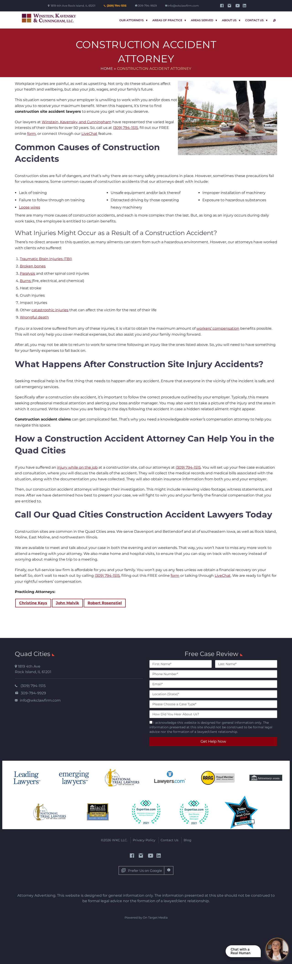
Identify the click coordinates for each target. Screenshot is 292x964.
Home (107, 68)
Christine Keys (33, 603)
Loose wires (29, 207)
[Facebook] (222, 5)
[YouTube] (237, 5)
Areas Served (202, 20)
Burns (26, 281)
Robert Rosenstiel (105, 603)
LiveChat (89, 133)
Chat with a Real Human (240, 951)
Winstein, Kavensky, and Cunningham (76, 122)
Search (273, 20)
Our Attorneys (131, 20)
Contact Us (254, 20)
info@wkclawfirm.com (183, 5)
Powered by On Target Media (146, 917)
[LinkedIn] (245, 5)
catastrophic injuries (49, 310)
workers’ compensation (217, 328)
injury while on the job (77, 467)
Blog (187, 840)
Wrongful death (34, 317)
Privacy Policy (144, 840)
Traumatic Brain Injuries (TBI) (46, 259)
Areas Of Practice (167, 20)
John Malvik (67, 603)
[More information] (168, 870)
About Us (229, 20)
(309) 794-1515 (116, 5)
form (31, 133)
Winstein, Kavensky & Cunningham (49, 18)
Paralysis (27, 273)
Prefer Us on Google (145, 870)
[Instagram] (230, 5)
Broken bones (33, 266)
